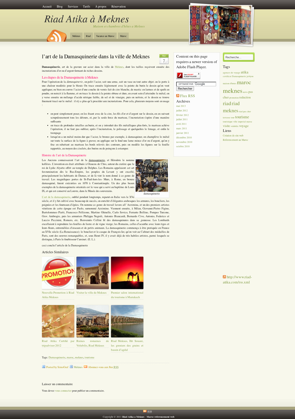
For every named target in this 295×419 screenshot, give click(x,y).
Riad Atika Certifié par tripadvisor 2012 (58, 343)
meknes (79, 357)
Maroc (123, 36)
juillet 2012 (182, 110)
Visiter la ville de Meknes (91, 292)
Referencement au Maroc (235, 140)
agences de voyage (231, 72)
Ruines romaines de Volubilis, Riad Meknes (92, 343)
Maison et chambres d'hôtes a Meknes (119, 26)
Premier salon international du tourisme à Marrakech (127, 295)
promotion (234, 97)
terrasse (226, 117)
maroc (70, 357)
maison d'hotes (229, 83)
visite (226, 125)
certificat (227, 76)
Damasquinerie (57, 357)
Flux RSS (187, 95)
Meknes (76, 36)
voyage (244, 125)
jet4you (250, 76)
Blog (60, 6)
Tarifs (86, 6)
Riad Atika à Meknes (86, 18)
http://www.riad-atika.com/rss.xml (237, 279)
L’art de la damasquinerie (56, 197)
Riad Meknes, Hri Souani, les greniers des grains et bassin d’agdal (127, 345)
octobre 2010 (183, 146)
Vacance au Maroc (105, 36)
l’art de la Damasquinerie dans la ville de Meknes (96, 56)
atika (244, 71)
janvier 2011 (182, 132)
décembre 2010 (184, 137)
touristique (228, 121)
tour (233, 117)
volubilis (234, 126)
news (245, 91)
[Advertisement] (236, 209)
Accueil (47, 6)
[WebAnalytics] (183, 416)
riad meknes (231, 107)
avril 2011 (181, 124)
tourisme (89, 357)
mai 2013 (181, 106)
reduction (245, 97)
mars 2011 (181, 128)
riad (227, 103)
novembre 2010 (184, 142)
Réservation (118, 6)
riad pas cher (245, 111)
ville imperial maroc (242, 121)
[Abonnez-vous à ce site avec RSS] (56, 34)
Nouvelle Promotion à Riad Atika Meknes (58, 295)
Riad (88, 36)
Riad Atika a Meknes (133, 417)
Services (73, 6)
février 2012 (182, 115)
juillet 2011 (182, 119)
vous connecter (63, 390)
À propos (100, 6)
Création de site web (233, 135)
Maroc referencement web (161, 417)
